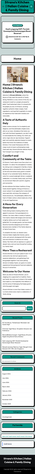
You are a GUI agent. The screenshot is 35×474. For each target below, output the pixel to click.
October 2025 (6, 404)
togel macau (12, 436)
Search (17, 303)
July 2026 (5, 378)
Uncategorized (17, 25)
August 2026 (6, 374)
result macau (21, 436)
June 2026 (5, 382)
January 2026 (6, 395)
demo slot (5, 436)
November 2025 (7, 399)
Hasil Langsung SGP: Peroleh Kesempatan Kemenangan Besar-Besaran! (17, 31)
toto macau (28, 436)
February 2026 (7, 391)
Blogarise (26, 469)
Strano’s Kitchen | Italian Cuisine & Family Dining (17, 6)
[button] (31, 31)
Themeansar (17, 471)
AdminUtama (13, 36)
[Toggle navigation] (3, 6)
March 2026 (6, 387)
